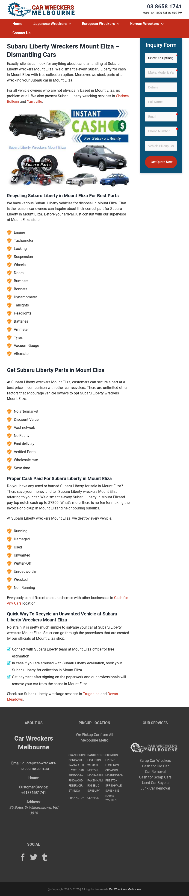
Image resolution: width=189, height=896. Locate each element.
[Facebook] (23, 857)
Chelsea (122, 96)
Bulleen (13, 101)
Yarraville (34, 101)
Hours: (33, 778)
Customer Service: (33, 787)
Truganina (91, 694)
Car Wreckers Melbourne (125, 889)
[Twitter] (33, 857)
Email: (16, 763)
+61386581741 (33, 792)
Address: (34, 802)
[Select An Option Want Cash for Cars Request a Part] (161, 58)
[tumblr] (44, 857)
